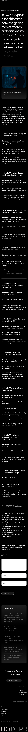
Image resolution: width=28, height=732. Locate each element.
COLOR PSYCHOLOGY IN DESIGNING (11, 10)
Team (21, 690)
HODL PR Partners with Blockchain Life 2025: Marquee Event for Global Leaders (13, 649)
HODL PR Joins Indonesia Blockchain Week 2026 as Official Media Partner (11, 629)
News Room (23, 692)
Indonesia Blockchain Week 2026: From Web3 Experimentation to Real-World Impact (13, 639)
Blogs (4, 713)
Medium (4, 711)
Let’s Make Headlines (13, 680)
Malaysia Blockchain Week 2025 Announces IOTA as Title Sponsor (13, 657)
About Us (22, 689)
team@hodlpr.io (14, 674)
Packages (22, 694)
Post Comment (7, 593)
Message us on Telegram (14, 671)
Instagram (5, 709)
